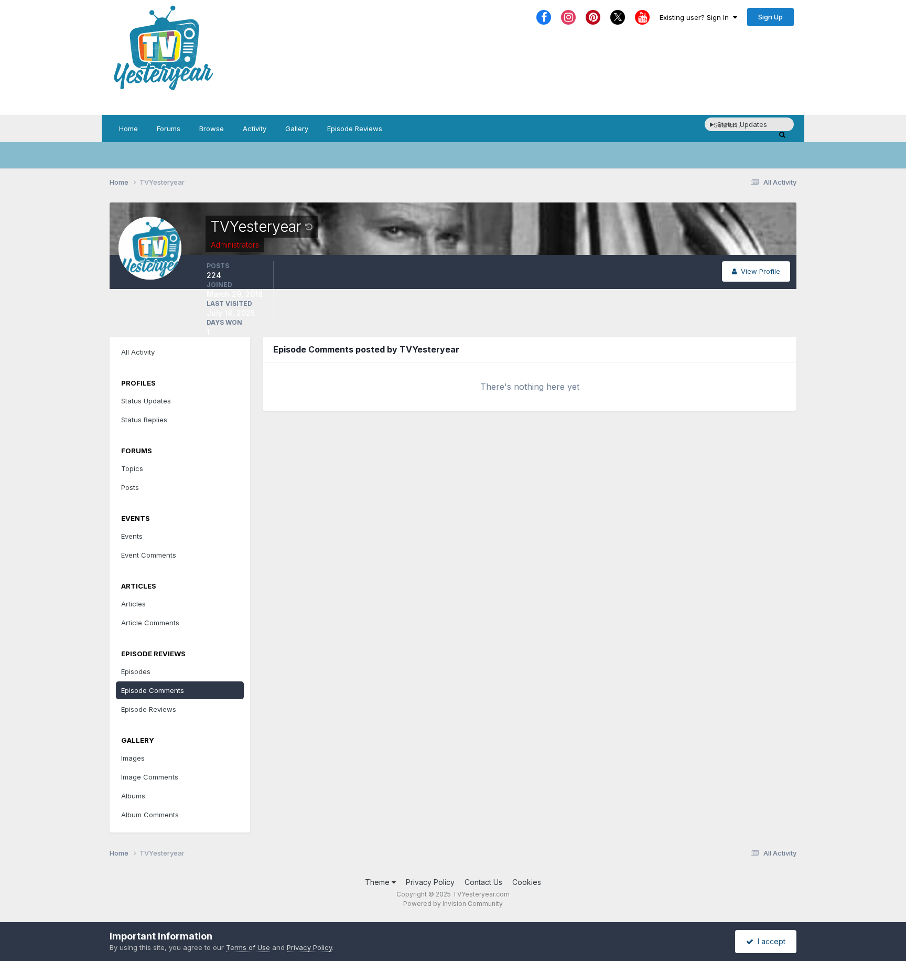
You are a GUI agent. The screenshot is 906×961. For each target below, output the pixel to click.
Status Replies (144, 419)
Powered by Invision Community (453, 903)
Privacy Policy (430, 882)
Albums (133, 796)
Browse (211, 128)
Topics (132, 468)
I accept (769, 941)
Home (128, 128)
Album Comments (150, 814)
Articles (133, 604)
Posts (130, 487)
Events (132, 536)
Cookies (526, 882)
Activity (254, 128)
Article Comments (150, 622)
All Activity (138, 352)
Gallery (296, 128)
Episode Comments (152, 690)
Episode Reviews (354, 128)
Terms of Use (248, 947)
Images (133, 758)
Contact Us (483, 882)
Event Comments (148, 555)
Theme (378, 882)
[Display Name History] (308, 226)
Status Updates (146, 401)
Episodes (135, 671)
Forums (168, 128)
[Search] (782, 134)
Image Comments (149, 777)
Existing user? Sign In (696, 17)
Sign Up (770, 17)
